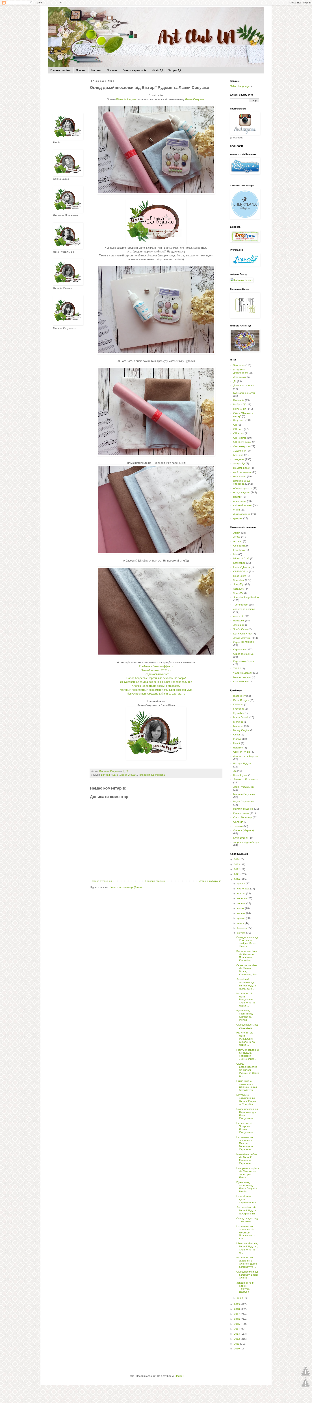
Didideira (238, 704)
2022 (237, 869)
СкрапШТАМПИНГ (244, 642)
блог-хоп (238, 454)
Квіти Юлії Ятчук (242, 633)
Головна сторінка (60, 70)
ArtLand (237, 541)
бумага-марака (242, 677)
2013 (237, 1333)
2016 (237, 1319)
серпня (241, 903)
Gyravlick (238, 713)
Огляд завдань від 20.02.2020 (247, 1026)
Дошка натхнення (243, 385)
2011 (237, 1343)
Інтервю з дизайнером (240, 371)
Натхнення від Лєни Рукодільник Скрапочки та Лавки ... (245, 999)
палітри (237, 496)
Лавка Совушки (128, 775)
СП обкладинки (242, 441)
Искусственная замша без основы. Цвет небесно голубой (156, 681)
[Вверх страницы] (305, 1375)
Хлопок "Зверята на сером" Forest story (156, 685)
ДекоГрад (238, 624)
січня (240, 1297)
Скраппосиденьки (243, 653)
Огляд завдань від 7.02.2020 (247, 1220)
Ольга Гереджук (242, 817)
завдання (238, 459)
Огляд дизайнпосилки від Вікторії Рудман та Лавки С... (247, 1069)
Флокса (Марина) (243, 830)
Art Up (236, 536)
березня (242, 928)
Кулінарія (238, 400)
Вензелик (238, 620)
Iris (235, 554)
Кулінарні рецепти (244, 392)
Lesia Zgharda (241, 567)
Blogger (179, 1375)
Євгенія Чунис (241, 751)
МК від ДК (157, 70)
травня (241, 918)
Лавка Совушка (194, 99)
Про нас (81, 70)
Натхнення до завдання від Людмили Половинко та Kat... (245, 1232)
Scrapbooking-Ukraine (246, 597)
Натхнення (239, 408)
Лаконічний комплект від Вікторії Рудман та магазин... (246, 984)
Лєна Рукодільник (243, 786)
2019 (237, 1304)
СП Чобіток (239, 437)
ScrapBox (238, 580)
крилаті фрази (241, 467)
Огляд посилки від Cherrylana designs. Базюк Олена (247, 942)
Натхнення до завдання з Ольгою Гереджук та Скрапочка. (244, 1143)
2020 (237, 879)
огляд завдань (241, 492)
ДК (234, 381)
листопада (243, 888)
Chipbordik (239, 545)
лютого (241, 932)
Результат (239, 420)
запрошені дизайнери (246, 842)
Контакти (96, 70)
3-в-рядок (239, 365)
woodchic (238, 616)
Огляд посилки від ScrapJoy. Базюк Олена (247, 1274)
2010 (237, 1348)
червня (241, 913)
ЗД (234, 770)
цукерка (237, 518)
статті (236, 509)
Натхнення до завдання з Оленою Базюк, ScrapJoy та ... (246, 1262)
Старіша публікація (210, 880)
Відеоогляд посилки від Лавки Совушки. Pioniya (247, 1187)
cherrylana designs (244, 608)
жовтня (241, 893)
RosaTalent (239, 575)
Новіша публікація (101, 880)
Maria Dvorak (241, 717)
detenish (238, 747)
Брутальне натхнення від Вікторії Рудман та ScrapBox (246, 1099)
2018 (237, 1309)
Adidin (236, 532)
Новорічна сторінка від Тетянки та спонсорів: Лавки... (247, 1173)
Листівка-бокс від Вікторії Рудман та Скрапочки (246, 1210)
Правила (112, 70)
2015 (237, 1323)
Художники (239, 450)
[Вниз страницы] (305, 1387)
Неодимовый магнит (156, 674)
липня (241, 908)
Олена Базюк (241, 813)
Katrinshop (239, 562)
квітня (241, 923)
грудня (241, 883)
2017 (237, 1314)
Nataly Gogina (241, 730)
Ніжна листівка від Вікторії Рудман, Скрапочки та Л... (247, 1248)
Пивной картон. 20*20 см (156, 670)
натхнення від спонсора (152, 775)
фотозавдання (241, 513)
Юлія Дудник (240, 837)
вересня (242, 898)
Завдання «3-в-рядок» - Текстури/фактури (245, 1287)
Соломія (238, 821)
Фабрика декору (242, 672)
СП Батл (238, 429)
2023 (237, 864)
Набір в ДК (239, 404)
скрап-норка (240, 681)
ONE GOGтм (240, 571)
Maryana (238, 726)
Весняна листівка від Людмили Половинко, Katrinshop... (246, 956)
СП (235, 424)
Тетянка (238, 826)
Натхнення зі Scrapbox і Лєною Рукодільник (244, 1128)
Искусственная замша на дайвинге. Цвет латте (156, 693)
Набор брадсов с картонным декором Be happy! (156, 678)
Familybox (239, 549)
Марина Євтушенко (244, 794)
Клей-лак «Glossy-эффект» (156, 666)
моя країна (239, 476)
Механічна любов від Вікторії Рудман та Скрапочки (246, 1159)
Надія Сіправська (243, 801)
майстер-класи (242, 472)
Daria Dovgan (241, 700)
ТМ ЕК (237, 668)
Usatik (236, 743)
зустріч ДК (239, 463)
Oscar (236, 734)
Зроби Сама (240, 629)
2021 (237, 874)
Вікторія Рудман (126, 99)
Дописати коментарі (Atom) (126, 887)
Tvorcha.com (240, 604)
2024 (237, 859)
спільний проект (242, 505)
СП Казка (238, 433)
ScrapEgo (238, 584)
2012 (237, 1338)
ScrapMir (238, 593)
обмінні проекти (242, 488)
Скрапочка (239, 649)
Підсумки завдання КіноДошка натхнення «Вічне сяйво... (247, 1054)
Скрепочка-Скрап (243, 661)
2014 (237, 1328)
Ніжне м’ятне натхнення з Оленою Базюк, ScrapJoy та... (246, 1085)
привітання (239, 501)
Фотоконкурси (241, 446)
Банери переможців (134, 70)
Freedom (238, 708)
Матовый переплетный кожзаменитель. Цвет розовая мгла (156, 689)
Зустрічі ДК (174, 70)
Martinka (238, 721)
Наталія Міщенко (243, 808)
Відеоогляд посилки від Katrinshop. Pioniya (244, 1015)
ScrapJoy (238, 588)
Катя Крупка (240, 775)
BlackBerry (239, 695)
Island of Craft (241, 558)
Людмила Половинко (245, 779)
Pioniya (237, 738)
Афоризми (239, 376)
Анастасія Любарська (246, 756)
